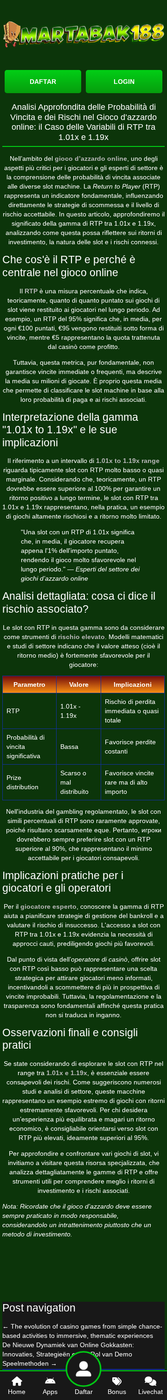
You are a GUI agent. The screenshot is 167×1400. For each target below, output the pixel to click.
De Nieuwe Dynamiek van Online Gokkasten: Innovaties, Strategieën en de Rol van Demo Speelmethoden (68, 1354)
